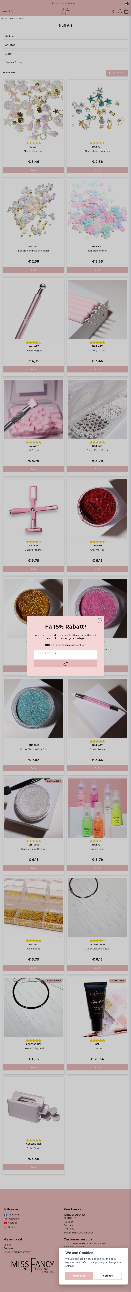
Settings (108, 1275)
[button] (99, 620)
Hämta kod (65, 663)
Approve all (79, 1275)
